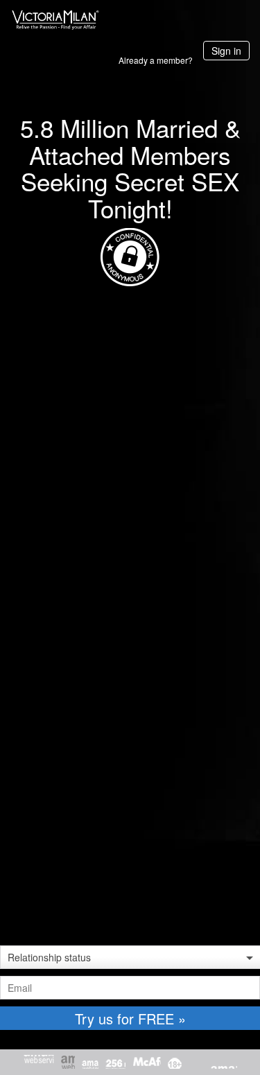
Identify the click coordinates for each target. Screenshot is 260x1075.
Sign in (226, 51)
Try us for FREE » (130, 1018)
